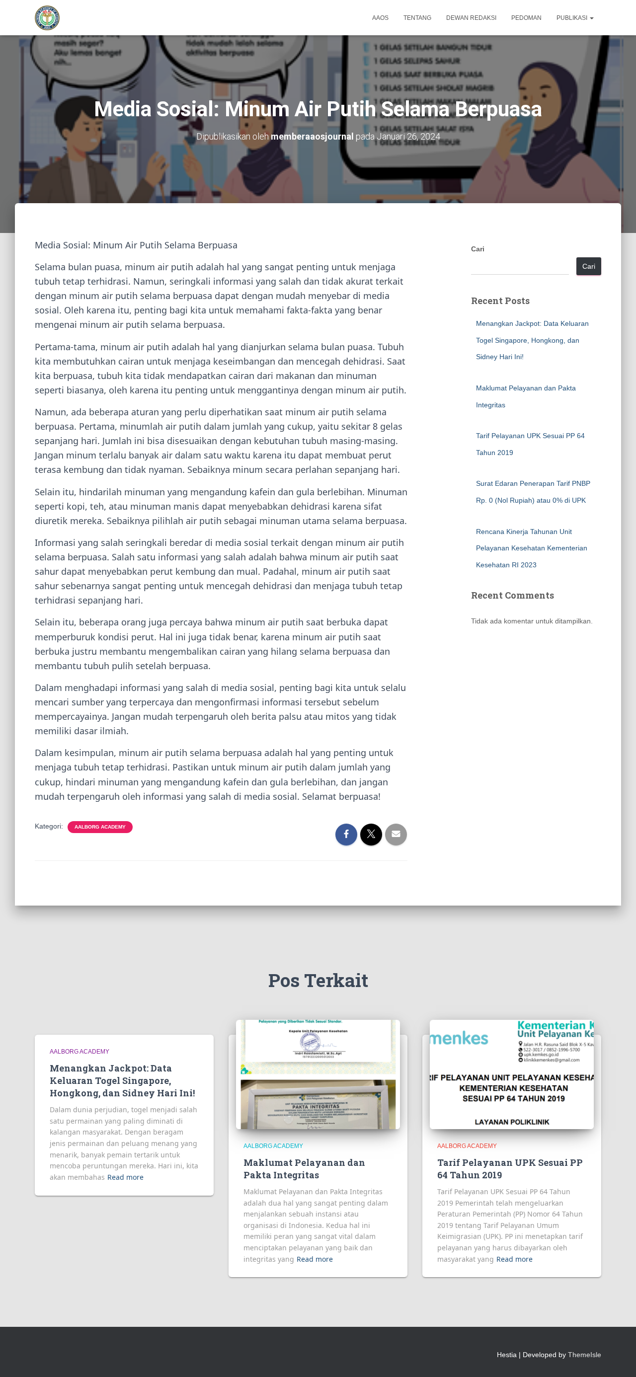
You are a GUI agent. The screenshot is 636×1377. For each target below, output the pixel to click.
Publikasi (572, 17)
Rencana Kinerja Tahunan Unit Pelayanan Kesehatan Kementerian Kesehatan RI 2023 (531, 548)
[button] (591, 17)
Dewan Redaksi (471, 17)
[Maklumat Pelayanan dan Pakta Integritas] (318, 1074)
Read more (125, 1177)
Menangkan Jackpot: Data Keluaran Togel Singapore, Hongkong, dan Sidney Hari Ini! (532, 340)
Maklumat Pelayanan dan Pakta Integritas (304, 1168)
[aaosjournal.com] (47, 17)
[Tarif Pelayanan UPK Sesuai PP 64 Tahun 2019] (512, 1074)
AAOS (380, 17)
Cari (477, 249)
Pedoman (526, 17)
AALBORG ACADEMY (100, 827)
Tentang (417, 17)
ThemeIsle (584, 1355)
